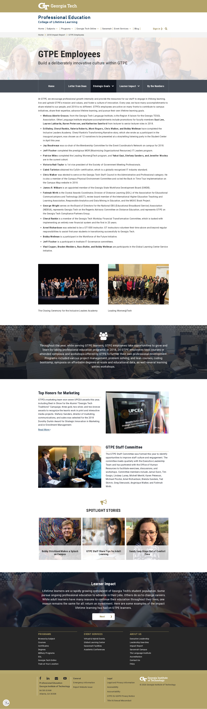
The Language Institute (140, 653)
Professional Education (64, 17)
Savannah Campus (138, 649)
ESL (40, 657)
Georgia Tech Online (47, 660)
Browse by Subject (46, 639)
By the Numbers (155, 86)
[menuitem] (41, 29)
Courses (42, 642)
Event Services (93, 634)
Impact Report (136, 646)
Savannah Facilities (93, 646)
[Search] (166, 28)
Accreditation (136, 657)
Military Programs (46, 653)
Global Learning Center (94, 642)
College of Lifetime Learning (57, 22)
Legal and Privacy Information (121, 682)
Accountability (113, 691)
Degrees (41, 649)
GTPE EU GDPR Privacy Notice (121, 696)
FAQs (132, 664)
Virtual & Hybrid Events (94, 639)
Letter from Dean (77, 86)
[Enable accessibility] (6, 702)
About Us (136, 634)
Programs (44, 634)
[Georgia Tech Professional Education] (103, 6)
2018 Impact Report (56, 35)
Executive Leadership (139, 639)
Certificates (43, 646)
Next (102, 616)
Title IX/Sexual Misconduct (119, 700)
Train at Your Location (48, 664)
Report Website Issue (82, 687)
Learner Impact (128, 86)
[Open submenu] (112, 86)
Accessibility (112, 687)
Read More (44, 429)
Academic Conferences (94, 649)
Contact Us (135, 660)
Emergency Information (84, 682)
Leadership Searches (139, 642)
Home (41, 35)
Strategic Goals (101, 86)
